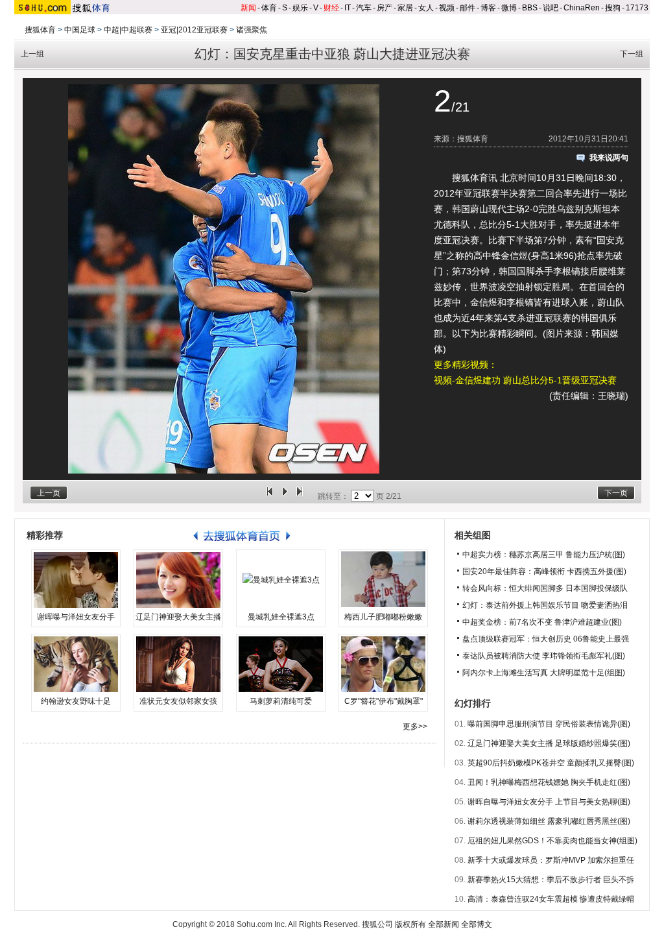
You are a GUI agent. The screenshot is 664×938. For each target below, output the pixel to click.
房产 (384, 7)
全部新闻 (443, 924)
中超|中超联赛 (128, 29)
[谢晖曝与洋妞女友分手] (76, 579)
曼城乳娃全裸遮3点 (281, 616)
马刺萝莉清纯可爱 (281, 701)
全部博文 (476, 924)
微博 (509, 7)
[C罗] (383, 664)
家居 (405, 7)
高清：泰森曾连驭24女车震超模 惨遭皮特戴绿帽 (551, 899)
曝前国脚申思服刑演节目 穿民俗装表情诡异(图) (549, 723)
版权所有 (410, 924)
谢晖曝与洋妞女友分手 (76, 616)
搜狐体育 (40, 29)
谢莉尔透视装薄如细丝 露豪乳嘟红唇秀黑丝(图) (549, 821)
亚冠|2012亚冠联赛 (194, 29)
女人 (426, 7)
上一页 (48, 493)
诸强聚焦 (251, 29)
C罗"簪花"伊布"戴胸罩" (383, 701)
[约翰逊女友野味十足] (76, 664)
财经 (331, 7)
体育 (269, 7)
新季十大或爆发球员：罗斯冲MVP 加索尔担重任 (551, 860)
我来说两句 (608, 157)
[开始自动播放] (284, 496)
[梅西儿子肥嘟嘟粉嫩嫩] (383, 579)
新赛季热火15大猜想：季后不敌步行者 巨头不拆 (551, 879)
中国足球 (79, 29)
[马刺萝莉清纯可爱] (281, 664)
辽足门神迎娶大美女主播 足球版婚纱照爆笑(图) (549, 743)
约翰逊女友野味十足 (76, 701)
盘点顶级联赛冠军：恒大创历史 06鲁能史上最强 (545, 638)
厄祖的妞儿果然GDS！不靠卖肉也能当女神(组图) (552, 840)
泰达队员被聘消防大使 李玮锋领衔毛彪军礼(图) (543, 655)
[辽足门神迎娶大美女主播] (178, 579)
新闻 (248, 7)
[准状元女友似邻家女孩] (178, 664)
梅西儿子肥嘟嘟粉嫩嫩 (383, 616)
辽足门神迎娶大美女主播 (178, 616)
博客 (488, 7)
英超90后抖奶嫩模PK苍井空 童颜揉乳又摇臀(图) (551, 762)
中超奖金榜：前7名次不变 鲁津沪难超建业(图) (542, 622)
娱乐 (300, 7)
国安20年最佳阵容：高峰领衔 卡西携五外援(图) (544, 571)
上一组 (32, 53)
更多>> (415, 726)
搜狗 (613, 7)
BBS (530, 7)
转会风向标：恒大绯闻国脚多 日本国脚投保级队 (545, 588)
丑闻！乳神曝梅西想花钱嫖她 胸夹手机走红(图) (549, 782)
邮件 (467, 7)
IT (347, 7)
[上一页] (269, 496)
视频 (447, 7)
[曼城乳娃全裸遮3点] (281, 579)
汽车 (364, 7)
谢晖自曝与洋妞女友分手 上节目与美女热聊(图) (549, 801)
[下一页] (299, 496)
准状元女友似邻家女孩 (178, 701)
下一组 (631, 53)
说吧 (550, 7)
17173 (637, 7)
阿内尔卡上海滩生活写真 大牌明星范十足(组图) (543, 672)
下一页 (616, 493)
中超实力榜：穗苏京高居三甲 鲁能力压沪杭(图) (543, 554)
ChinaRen (581, 7)
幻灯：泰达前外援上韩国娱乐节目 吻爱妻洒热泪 (545, 605)
